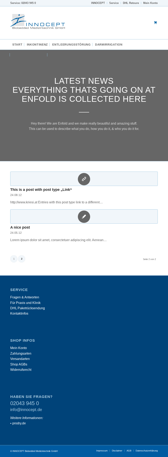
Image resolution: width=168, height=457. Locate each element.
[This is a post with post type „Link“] (84, 179)
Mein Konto (150, 3)
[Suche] (152, 55)
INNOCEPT (98, 3)
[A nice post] (84, 216)
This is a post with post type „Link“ (41, 190)
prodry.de (19, 423)
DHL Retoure (131, 3)
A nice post (20, 227)
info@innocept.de (26, 409)
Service (114, 3)
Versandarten (20, 359)
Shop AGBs (18, 364)
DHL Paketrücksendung (27, 308)
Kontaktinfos (19, 313)
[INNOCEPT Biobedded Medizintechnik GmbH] (41, 22)
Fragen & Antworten (24, 297)
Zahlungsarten (20, 353)
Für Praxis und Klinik (25, 303)
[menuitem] (98, 3)
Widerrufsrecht (20, 369)
